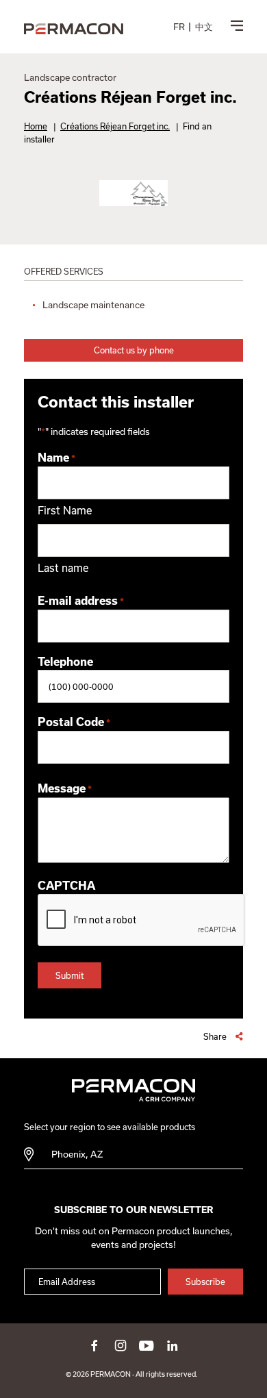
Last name (63, 568)
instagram (120, 1345)
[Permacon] (73, 29)
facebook (94, 1345)
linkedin (172, 1345)
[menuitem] (179, 27)
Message (65, 788)
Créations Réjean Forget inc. (115, 126)
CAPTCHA (66, 885)
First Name (65, 510)
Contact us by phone (134, 350)
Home (35, 126)
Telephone (65, 662)
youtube (146, 1345)
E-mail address (81, 601)
